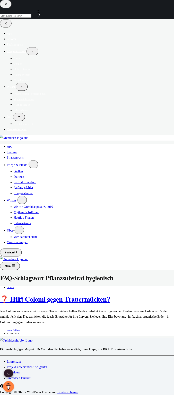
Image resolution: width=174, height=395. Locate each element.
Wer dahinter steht (25, 236)
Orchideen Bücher (18, 378)
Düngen (19, 176)
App (10, 146)
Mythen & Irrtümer (26, 212)
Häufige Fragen (24, 217)
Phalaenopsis (15, 157)
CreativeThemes (67, 392)
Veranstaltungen (17, 242)
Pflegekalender (23, 193)
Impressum (14, 361)
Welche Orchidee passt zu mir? (33, 206)
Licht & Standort (25, 182)
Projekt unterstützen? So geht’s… (28, 367)
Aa (8, 373)
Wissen (11, 200)
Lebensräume (22, 223)
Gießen (18, 171)
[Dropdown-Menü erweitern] (33, 164)
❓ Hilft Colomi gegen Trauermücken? (55, 299)
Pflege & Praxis (17, 165)
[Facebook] (2, 386)
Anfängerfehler (23, 187)
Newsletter (13, 372)
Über (10, 230)
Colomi (12, 152)
